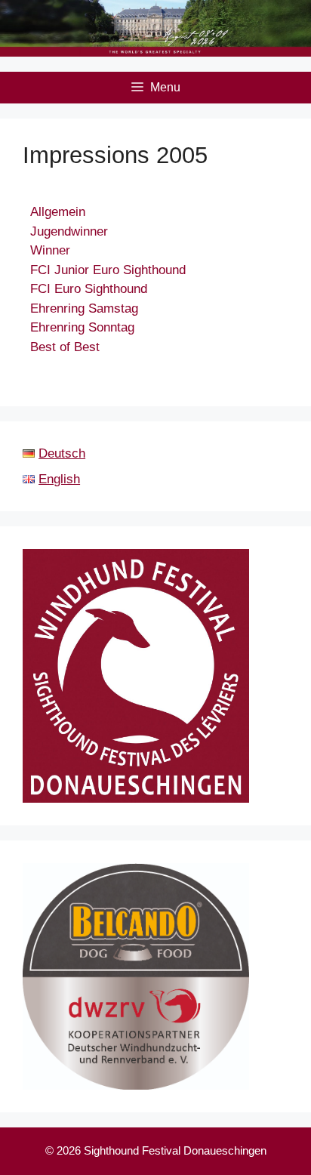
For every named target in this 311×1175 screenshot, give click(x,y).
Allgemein (57, 212)
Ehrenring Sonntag (82, 327)
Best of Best (65, 347)
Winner (50, 250)
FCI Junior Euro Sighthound (108, 270)
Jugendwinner (69, 231)
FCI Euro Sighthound (88, 289)
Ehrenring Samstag (84, 308)
